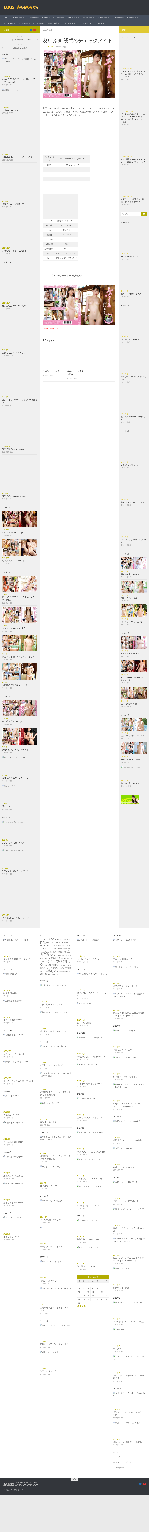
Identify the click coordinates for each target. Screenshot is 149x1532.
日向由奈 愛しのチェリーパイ (15, 685)
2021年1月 (116, 1409)
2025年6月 (124, 254)
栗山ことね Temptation (13, 1203)
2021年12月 (81, 956)
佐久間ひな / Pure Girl (88, 1266)
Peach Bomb (63, 943)
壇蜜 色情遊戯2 (10, 993)
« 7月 (79, 1306)
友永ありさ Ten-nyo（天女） (15, 628)
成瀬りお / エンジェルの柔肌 (127, 1442)
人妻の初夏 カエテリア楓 (51, 1004)
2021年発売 (72, 18)
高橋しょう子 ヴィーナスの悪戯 (54, 1344)
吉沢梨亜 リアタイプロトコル (132, 736)
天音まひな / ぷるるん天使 (89, 1178)
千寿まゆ (58, 955)
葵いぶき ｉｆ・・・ (11, 806)
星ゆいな (46, 965)
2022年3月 (43, 1217)
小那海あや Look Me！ (130, 256)
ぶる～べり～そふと (71, 23)
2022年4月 (43, 1153)
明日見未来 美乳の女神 (13, 1142)
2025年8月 (5, 719)
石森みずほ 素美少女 (49, 1281)
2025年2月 (124, 651)
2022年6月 (43, 1002)
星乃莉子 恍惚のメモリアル (131, 294)
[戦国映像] (130, 803)
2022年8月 (7, 1173)
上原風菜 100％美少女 (13, 1176)
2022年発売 (58, 18)
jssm (48, 942)
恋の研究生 (53, 961)
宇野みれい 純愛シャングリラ (15, 871)
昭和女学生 (55, 964)
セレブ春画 (56, 948)
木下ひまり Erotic (11, 1237)
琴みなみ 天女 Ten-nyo (130, 574)
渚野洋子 (61, 968)
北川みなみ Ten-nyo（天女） (15, 306)
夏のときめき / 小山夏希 (89, 1205)
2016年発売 (8, 23)
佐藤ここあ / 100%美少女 (126, 1201)
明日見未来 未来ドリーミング (16, 959)
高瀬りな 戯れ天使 (48, 1122)
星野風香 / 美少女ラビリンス (89, 1118)
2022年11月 (7, 990)
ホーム (6, 18)
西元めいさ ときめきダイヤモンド (18, 1081)
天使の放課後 (55, 958)
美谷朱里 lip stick (11, 1115)
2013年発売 (53, 23)
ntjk (57, 943)
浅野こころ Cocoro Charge (14, 496)
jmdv (69, 939)
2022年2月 (43, 1278)
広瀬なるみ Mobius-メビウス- (15, 353)
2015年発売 (23, 23)
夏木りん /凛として (85, 1023)
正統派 (55, 968)
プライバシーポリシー (124, 1462)
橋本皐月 (49, 968)
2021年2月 (116, 1319)
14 (97, 1292)
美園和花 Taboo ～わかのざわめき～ (18, 157)
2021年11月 (81, 990)
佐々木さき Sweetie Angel (13, 561)
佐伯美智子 (53, 952)
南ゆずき (64, 955)
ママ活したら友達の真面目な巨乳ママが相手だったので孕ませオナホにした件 (133, 74)
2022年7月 (7, 1234)
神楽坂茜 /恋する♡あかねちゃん (91, 1057)
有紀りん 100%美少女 (123, 959)
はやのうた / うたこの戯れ (88, 959)
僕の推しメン (62, 952)
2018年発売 (117, 18)
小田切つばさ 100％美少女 (52, 1065)
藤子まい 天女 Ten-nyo (130, 339)
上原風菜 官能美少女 (12, 1020)
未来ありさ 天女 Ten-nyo (13, 843)
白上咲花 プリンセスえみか (131, 622)
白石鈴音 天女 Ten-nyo (12, 721)
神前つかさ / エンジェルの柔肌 (128, 1322)
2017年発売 (132, 18)
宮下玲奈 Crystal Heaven (13, 449)
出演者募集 (99, 23)
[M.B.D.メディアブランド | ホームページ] (20, 7)
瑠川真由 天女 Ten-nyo (130, 783)
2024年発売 (32, 18)
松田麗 (69, 965)
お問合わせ (87, 23)
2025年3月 (124, 571)
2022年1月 (43, 1341)
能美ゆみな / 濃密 (121, 1288)
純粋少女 (52, 971)
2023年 (45, 18)
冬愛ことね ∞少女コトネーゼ (15, 204)
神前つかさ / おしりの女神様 (91, 1152)
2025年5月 (124, 336)
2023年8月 (47, 30)
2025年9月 (5, 594)
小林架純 (44, 961)
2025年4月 (124, 462)
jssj (42, 942)
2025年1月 (124, 733)
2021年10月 (81, 1054)
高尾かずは (55, 974)
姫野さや (63, 958)
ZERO (48, 945)
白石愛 (67, 968)
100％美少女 (48, 938)
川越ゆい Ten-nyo (10, 110)
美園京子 (62, 971)
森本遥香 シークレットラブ (125, 986)
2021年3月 (116, 1198)
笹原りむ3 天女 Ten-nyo (130, 465)
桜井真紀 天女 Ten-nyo (130, 654)
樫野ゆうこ (43, 968)
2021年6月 (116, 956)
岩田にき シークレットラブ (52, 1247)
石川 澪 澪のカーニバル (13, 1054)
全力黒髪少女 (55, 953)
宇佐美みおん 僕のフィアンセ (15, 918)
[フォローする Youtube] (34, 29)
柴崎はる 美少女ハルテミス (131, 759)
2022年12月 (7, 956)
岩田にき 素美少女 (48, 1371)
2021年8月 (80, 1149)
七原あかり (64, 948)
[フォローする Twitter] (31, 29)
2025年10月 (6, 530)
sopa (42, 945)
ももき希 (54, 945)
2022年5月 (43, 1063)
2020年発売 (87, 18)
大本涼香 (45, 958)
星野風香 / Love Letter (88, 1239)
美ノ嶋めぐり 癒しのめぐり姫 (53, 1031)
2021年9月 (80, 1115)
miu (53, 942)
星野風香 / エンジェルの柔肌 (127, 1140)
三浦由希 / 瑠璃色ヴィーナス (89, 1084)
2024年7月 (5, 840)
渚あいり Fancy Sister (129, 598)
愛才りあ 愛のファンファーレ (15, 778)
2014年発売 (38, 23)
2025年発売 (17, 18)
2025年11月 (6, 303)
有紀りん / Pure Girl (123, 1167)
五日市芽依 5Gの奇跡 (129, 704)
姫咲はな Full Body (49, 1186)
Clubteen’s (61, 939)
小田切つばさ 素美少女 (50, 1220)
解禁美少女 (45, 974)
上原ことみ (46, 952)
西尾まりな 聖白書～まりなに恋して (18, 657)
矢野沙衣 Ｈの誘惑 (51, 371)
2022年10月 (7, 1051)
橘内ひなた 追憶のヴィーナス (132, 502)
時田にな (63, 965)
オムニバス (61, 945)
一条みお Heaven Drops (12, 532)
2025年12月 (6, 76)
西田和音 (67, 971)
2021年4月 (116, 1137)
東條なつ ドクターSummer (14, 251)
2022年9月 (7, 1112)
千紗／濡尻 (118, 1348)
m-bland (49, 47)
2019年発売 (102, 18)
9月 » (84, 1306)
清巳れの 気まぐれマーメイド (15, 750)
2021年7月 (80, 1237)
